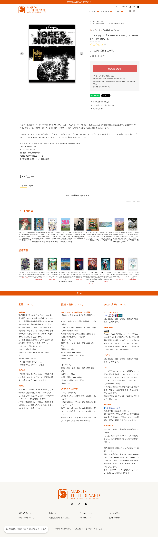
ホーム (92, 21)
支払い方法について (26, 513)
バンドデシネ (99, 21)
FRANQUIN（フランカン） (116, 23)
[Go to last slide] (22, 53)
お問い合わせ (114, 518)
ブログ (124, 7)
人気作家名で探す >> (101, 23)
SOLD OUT (114, 68)
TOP (77, 293)
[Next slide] (81, 53)
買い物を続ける (98, 109)
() (136, 11)
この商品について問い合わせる (103, 105)
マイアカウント (85, 518)
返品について (97, 84)
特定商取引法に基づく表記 (101, 87)
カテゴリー (105, 11)
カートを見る (114, 513)
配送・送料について (26, 518)
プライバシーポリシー (87, 513)
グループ (117, 11)
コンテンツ (92, 11)
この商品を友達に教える (101, 102)
